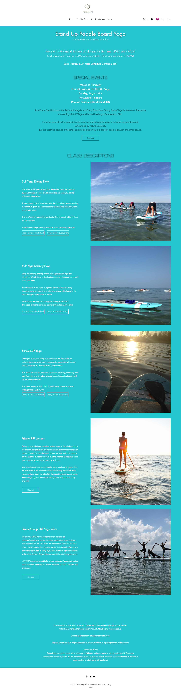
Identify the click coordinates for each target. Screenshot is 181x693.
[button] (169, 19)
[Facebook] (148, 19)
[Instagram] (144, 19)
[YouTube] (151, 19)
